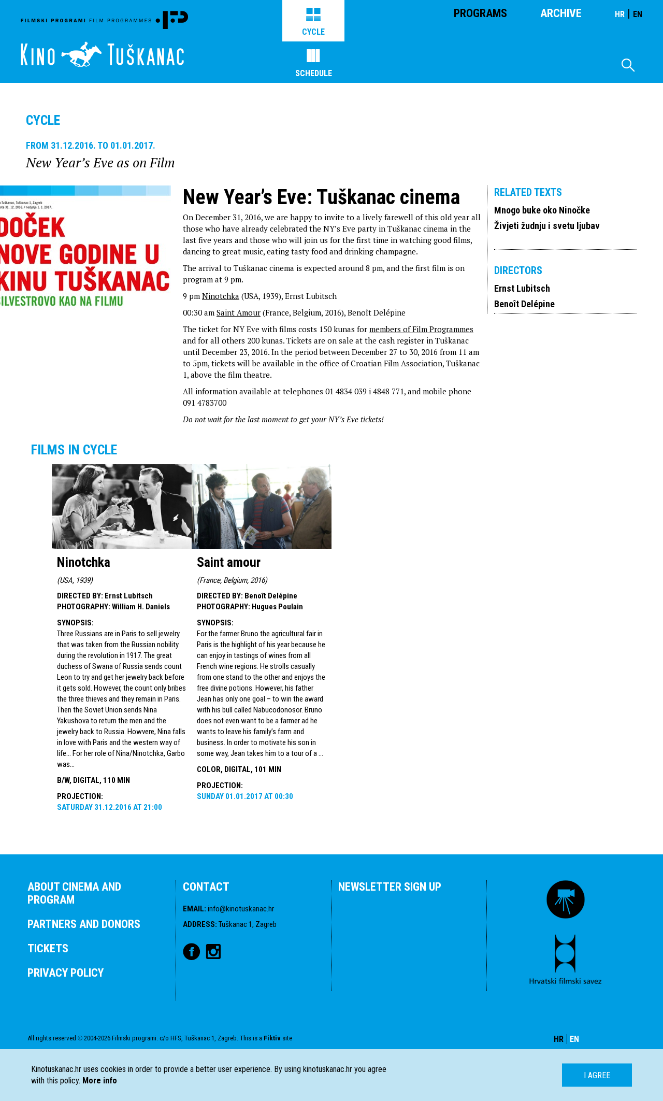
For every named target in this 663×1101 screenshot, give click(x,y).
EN (637, 14)
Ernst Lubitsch (522, 288)
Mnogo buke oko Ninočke (542, 210)
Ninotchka (220, 296)
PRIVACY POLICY (65, 972)
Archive (561, 13)
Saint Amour (239, 312)
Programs (480, 13)
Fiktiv (272, 1038)
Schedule (313, 73)
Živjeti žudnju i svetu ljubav (547, 225)
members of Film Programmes (421, 329)
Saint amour (229, 562)
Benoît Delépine (524, 303)
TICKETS (47, 948)
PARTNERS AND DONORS (83, 924)
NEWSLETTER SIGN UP (389, 886)
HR (620, 14)
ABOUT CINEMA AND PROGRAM (74, 893)
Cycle (313, 32)
